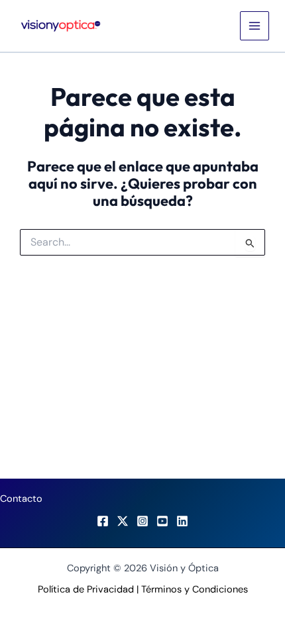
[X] (123, 521)
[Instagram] (142, 521)
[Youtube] (162, 521)
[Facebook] (103, 521)
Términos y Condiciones (194, 589)
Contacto (21, 499)
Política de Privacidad (86, 589)
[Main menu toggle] (254, 25)
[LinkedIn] (182, 521)
